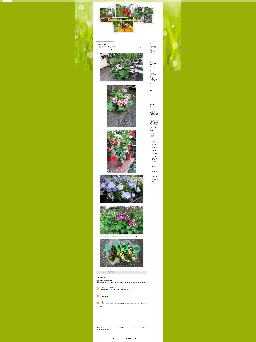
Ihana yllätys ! (154, 158)
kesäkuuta (154, 147)
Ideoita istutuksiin (155, 153)
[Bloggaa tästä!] (109, 272)
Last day (151, 68)
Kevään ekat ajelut (153, 74)
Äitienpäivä (154, 166)
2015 (152, 181)
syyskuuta (154, 142)
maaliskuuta (154, 176)
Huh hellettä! (154, 150)
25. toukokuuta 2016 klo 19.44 (107, 280)
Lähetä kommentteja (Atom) (104, 329)
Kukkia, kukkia (154, 156)
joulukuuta (154, 138)
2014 (152, 183)
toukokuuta (154, 149)
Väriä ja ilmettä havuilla (153, 47)
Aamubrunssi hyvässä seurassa (154, 169)
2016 (152, 136)
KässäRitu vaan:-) (153, 63)
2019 (152, 132)
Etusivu (121, 327)
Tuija (100, 287)
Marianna (101, 294)
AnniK (101, 280)
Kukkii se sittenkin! (155, 155)
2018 (152, 133)
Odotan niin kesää (153, 64)
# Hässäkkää (154, 161)
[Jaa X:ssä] (110, 272)
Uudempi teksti (99, 327)
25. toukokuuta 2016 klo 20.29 (108, 287)
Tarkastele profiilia (153, 127)
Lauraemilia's (152, 67)
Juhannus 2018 (152, 53)
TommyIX (131, 338)
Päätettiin (153, 159)
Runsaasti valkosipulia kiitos (154, 163)
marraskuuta (154, 139)
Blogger (141, 338)
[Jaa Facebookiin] (112, 272)
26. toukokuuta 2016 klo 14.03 (109, 294)
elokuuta (153, 144)
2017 (152, 135)
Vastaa (101, 291)
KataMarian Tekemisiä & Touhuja (152, 51)
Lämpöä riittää (154, 171)
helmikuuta (154, 178)
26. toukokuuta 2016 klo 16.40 (108, 302)
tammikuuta (154, 179)
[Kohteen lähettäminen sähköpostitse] (108, 272)
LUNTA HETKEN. (153, 81)
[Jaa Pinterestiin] (113, 272)
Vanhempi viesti (144, 327)
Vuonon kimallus (153, 85)
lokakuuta (154, 141)
